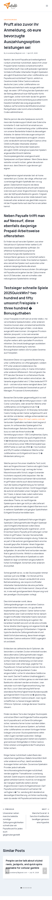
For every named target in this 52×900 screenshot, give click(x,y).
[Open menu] (47, 6)
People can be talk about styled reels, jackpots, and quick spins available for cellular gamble (24, 864)
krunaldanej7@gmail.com (15, 53)
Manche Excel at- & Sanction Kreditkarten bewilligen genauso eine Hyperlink (39, 816)
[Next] (45, 871)
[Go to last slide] (7, 871)
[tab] (21, 887)
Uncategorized (10, 20)
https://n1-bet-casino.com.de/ (31, 419)
